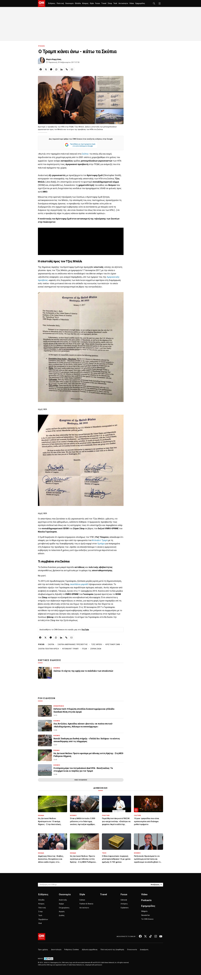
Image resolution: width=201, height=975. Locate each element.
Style (92, 3)
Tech (115, 3)
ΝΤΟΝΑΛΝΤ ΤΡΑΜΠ (70, 649)
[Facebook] (140, 936)
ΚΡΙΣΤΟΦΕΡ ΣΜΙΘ (112, 644)
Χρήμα (61, 904)
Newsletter (145, 915)
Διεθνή (61, 915)
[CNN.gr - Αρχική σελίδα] (41, 936)
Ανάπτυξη (63, 900)
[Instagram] (155, 936)
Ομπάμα (101, 543)
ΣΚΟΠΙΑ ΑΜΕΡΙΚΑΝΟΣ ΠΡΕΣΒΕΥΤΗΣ (73, 644)
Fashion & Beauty (86, 904)
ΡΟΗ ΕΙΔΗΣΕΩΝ (46, 698)
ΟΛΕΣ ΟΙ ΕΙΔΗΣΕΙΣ (80, 780)
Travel (103, 3)
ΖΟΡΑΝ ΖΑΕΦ (95, 649)
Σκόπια (85, 154)
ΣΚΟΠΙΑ (51, 644)
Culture (82, 900)
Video (131, 3)
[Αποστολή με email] (72, 69)
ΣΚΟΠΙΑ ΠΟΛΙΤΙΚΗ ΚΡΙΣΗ (48, 649)
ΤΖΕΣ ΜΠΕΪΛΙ (96, 644)
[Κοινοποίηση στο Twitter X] (46, 69)
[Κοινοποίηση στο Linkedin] (61, 69)
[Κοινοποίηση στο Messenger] (51, 69)
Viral (40, 923)
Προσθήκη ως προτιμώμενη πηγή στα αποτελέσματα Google (82, 145)
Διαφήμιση (144, 950)
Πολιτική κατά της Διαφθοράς (112, 950)
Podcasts (146, 900)
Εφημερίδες (140, 3)
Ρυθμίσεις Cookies (71, 950)
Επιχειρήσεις (64, 908)
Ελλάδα (78, 3)
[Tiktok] (150, 936)
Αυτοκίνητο (123, 3)
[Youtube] (160, 936)
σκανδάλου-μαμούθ (79, 584)
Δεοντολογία (56, 950)
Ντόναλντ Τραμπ (100, 540)
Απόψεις (124, 904)
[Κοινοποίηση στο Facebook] (40, 69)
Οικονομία (69, 3)
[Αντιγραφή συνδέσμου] (66, 69)
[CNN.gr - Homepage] (41, 3)
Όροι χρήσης (43, 950)
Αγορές (62, 911)
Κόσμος (85, 3)
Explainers (125, 908)
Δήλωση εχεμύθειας (90, 950)
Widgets (144, 911)
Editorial (124, 900)
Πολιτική (60, 3)
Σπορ (110, 3)
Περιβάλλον (43, 919)
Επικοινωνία (132, 950)
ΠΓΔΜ (84, 649)
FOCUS (41, 46)
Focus (97, 3)
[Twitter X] (145, 936)
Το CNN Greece (147, 919)
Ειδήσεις (51, 3)
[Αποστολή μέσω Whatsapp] (56, 69)
